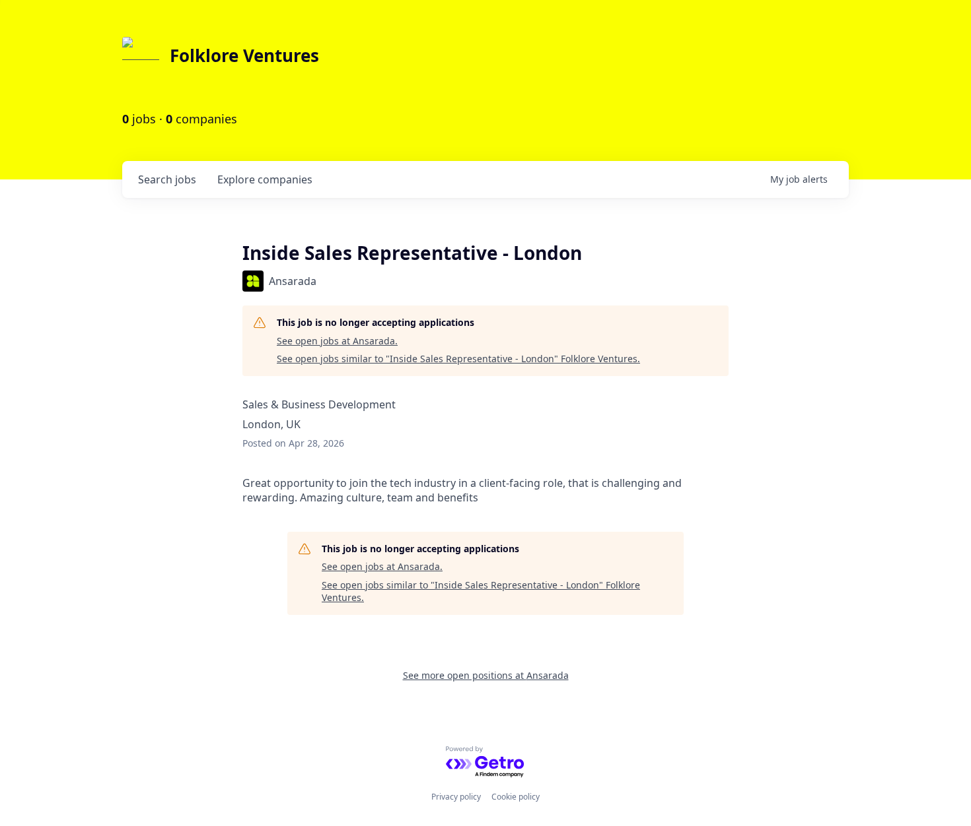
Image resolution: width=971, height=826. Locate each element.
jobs (167, 179)
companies (264, 179)
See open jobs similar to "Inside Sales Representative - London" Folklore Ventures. (458, 358)
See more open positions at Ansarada (486, 675)
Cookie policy (515, 796)
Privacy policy (456, 796)
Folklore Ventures (244, 55)
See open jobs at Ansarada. (337, 340)
